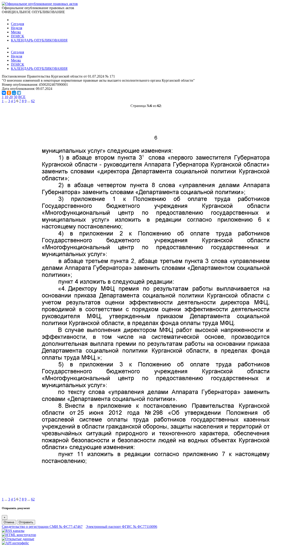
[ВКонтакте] (4, 93)
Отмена (9, 522)
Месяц (16, 32)
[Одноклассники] (9, 93)
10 (6, 97)
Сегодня (17, 24)
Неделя (16, 28)
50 (15, 97)
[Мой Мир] (14, 93)
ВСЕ (22, 97)
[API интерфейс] (15, 543)
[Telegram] (19, 93)
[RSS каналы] (13, 531)
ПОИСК (17, 36)
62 (33, 101)
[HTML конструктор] (19, 535)
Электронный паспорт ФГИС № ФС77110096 (121, 527)
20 (11, 97)
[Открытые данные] (18, 539)
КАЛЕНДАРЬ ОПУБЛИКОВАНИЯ (39, 40)
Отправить (26, 522)
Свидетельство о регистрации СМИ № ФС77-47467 (42, 527)
